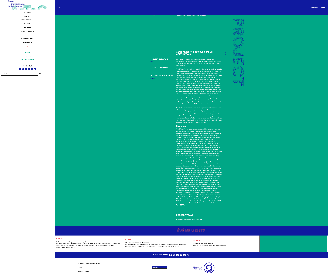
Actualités (27, 56)
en (59, 7)
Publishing (27, 27)
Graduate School (27, 20)
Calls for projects (27, 31)
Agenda (27, 52)
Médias (323, 7)
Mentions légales (83, 271)
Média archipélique (27, 59)
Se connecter (314, 7)
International (27, 35)
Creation (27, 23)
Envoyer (155, 267)
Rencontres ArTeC (27, 38)
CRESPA (153, 78)
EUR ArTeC (27, 12)
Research (27, 16)
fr (56, 7)
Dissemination (27, 42)
